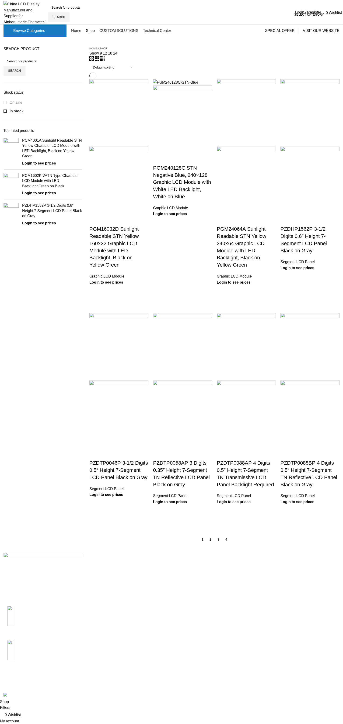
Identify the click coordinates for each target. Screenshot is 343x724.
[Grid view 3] (97, 60)
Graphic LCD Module (106, 276)
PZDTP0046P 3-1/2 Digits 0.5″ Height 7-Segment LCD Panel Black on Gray (118, 470)
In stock (16, 111)
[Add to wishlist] (95, 291)
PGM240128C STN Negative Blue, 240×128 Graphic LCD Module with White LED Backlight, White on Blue (182, 182)
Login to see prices (39, 163)
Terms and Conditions (250, 600)
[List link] (43, 620)
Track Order (299, 591)
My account (298, 565)
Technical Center (189, 582)
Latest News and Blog (193, 591)
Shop (294, 574)
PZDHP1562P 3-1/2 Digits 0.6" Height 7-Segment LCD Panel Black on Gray (52, 210)
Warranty (239, 582)
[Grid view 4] (102, 60)
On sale (15, 102)
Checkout (297, 582)
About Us (182, 565)
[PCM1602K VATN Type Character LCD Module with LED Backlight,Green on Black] (11, 184)
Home (93, 48)
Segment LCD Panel (297, 262)
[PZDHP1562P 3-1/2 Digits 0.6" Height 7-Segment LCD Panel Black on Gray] (11, 214)
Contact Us (184, 574)
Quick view (95, 303)
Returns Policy (244, 574)
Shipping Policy (245, 565)
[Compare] (95, 220)
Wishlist (295, 600)
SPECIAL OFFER (280, 31)
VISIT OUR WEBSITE (321, 31)
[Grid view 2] (92, 60)
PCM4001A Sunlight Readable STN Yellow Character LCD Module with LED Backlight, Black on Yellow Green (52, 148)
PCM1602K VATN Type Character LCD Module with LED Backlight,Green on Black (50, 181)
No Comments (126, 577)
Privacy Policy (244, 591)
